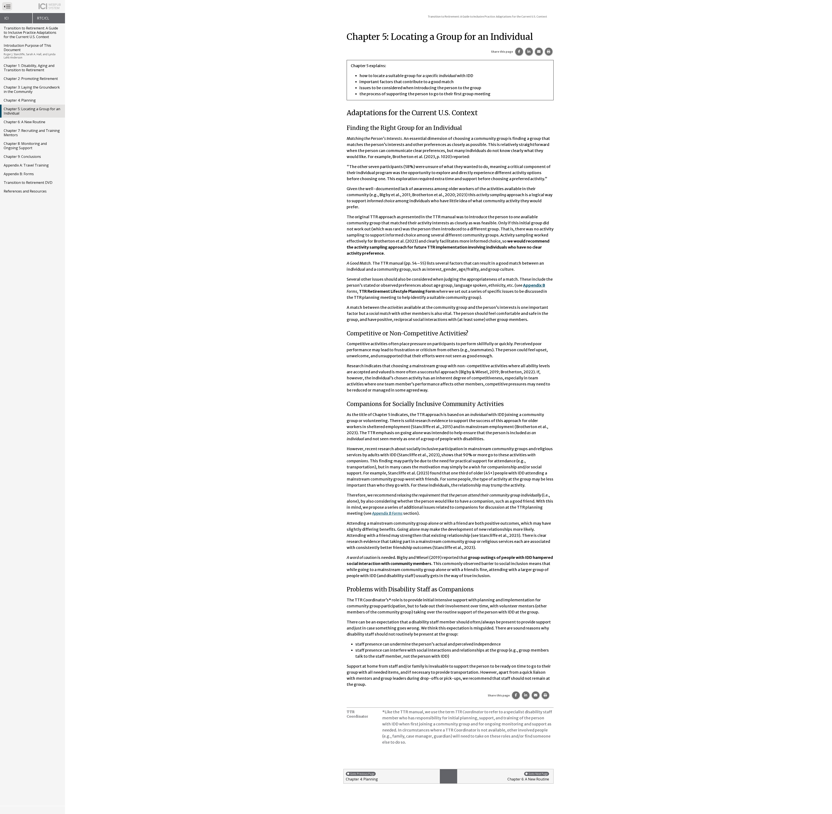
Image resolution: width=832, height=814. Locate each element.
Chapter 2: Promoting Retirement (31, 78)
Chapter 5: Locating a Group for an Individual (32, 111)
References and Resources (25, 191)
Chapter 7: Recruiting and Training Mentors (32, 132)
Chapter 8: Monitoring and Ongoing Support (25, 145)
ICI (6, 18)
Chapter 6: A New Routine (24, 122)
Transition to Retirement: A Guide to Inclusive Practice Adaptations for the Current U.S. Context (31, 32)
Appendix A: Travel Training (26, 165)
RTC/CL (43, 18)
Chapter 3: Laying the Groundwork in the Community (32, 89)
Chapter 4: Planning (20, 100)
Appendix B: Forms (19, 174)
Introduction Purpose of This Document (29, 51)
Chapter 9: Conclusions (22, 156)
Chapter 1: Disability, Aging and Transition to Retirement (29, 67)
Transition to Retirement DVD (28, 182)
